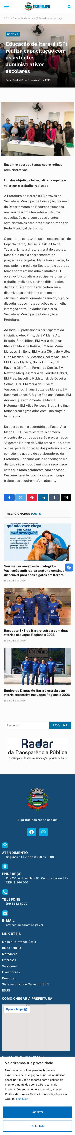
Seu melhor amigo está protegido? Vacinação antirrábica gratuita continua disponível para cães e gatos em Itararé (34, 570)
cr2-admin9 (17, 80)
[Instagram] (43, 832)
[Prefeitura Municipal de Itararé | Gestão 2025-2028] (37, 6)
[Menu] (6, 6)
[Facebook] (31, 832)
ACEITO (37, 1112)
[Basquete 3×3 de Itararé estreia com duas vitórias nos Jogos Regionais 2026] (37, 606)
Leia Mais (22, 1099)
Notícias (12, 34)
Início (7, 18)
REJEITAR (37, 1125)
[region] (37, 1096)
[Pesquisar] (69, 6)
